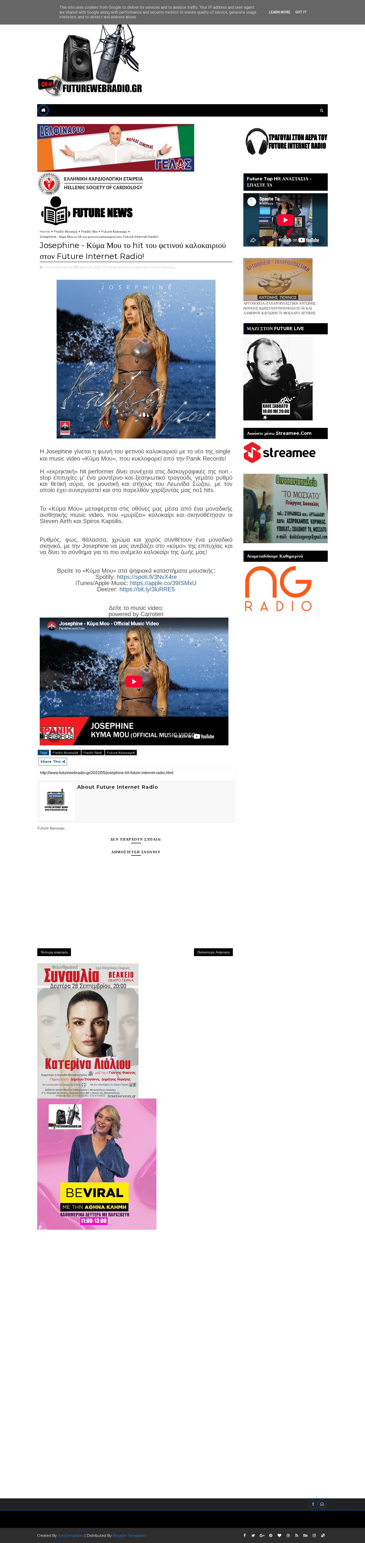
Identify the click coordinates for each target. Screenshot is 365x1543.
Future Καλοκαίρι (114, 231)
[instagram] (314, 1535)
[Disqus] (136, 1292)
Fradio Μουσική (65, 231)
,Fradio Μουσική (119, 267)
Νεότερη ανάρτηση (54, 952)
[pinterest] (270, 1535)
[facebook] (244, 1535)
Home (45, 231)
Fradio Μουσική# (66, 753)
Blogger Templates (129, 1535)
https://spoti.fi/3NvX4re (147, 576)
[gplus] (262, 1535)
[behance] (305, 1535)
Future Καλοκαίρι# (121, 753)
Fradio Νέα (89, 231)
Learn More (279, 12)
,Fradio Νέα (139, 267)
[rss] (296, 1535)
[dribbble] (288, 1535)
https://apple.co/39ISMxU (163, 583)
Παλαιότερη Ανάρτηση (213, 952)
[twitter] (253, 1535)
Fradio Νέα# (93, 753)
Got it (301, 12)
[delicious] (323, 1535)
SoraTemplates (70, 1535)
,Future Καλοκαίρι (162, 267)
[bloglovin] (279, 1535)
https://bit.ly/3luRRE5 (147, 589)
